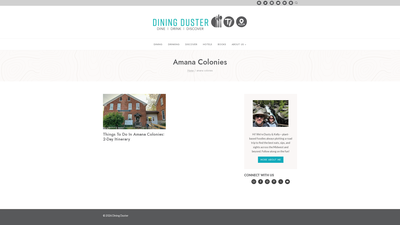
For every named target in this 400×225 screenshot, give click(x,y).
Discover (191, 44)
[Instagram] (272, 3)
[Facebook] (259, 3)
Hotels (207, 44)
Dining (158, 44)
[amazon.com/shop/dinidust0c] (291, 3)
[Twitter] (265, 3)
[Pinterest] (284, 3)
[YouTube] (278, 3)
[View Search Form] (296, 3)
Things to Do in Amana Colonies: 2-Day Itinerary (133, 136)
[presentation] (134, 111)
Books (222, 44)
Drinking (174, 44)
